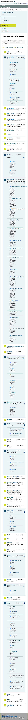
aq (8, 51)
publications (11, 585)
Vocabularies (5, 25)
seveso (9, 597)
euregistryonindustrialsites (11, 346)
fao (8, 357)
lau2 (8, 538)
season (13, 88)
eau (12, 621)
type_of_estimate (14, 97)
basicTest (14, 606)
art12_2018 (10, 108)
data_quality (14, 69)
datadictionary (11, 143)
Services (4, 28)
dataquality (10, 149)
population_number (14, 79)
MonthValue (14, 269)
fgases (9, 402)
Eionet (8, 9)
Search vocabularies (9, 47)
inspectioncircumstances (14, 462)
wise (8, 699)
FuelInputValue (14, 219)
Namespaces (5, 31)
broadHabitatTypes (14, 560)
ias (8, 445)
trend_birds (14, 92)
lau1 (8, 534)
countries (14, 407)
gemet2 (9, 419)
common (10, 138)
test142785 (14, 651)
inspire (9, 505)
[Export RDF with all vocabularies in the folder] (24, 59)
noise (9, 579)
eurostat (9, 351)
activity (13, 161)
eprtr (8, 154)
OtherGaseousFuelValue (14, 276)
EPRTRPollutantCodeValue (14, 209)
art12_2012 (10, 57)
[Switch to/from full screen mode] (19, 3)
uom (8, 694)
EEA (8, 1)
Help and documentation (7, 12)
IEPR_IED (10, 498)
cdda (8, 134)
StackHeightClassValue (14, 311)
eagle (13, 521)
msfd (8, 555)
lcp (8, 549)
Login (16, 3)
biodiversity (10, 130)
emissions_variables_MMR (14, 428)
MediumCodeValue (14, 240)
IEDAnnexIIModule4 (11, 491)
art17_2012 (10, 119)
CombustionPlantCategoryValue (14, 186)
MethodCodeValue (14, 257)
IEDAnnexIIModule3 (11, 482)
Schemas (4, 23)
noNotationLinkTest (14, 640)
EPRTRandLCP (11, 179)
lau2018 (9, 542)
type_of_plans (14, 101)
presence (14, 83)
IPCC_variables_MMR (14, 433)
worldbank (10, 705)
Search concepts (20, 47)
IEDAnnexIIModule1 (11, 477)
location (14, 74)
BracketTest (14, 611)
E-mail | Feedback (6, 715)
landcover (10, 510)
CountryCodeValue (14, 198)
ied (8, 450)
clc (12, 515)
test (8, 603)
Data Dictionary (13, 9)
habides (9, 439)
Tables (3, 17)
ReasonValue (14, 300)
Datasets (4, 15)
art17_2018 (10, 124)
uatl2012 (14, 526)
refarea (13, 380)
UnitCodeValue (14, 317)
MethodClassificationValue (14, 248)
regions (13, 566)
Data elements (5, 20)
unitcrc (13, 392)
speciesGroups (14, 572)
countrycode (14, 62)
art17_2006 (10, 113)
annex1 (13, 456)
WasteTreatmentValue (14, 335)
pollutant (14, 469)
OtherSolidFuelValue (14, 288)
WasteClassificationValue (14, 328)
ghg (8, 423)
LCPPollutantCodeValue (14, 228)
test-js (13, 645)
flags (13, 368)
